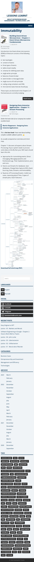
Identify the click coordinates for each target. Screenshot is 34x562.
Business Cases (6, 356)
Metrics (26, 510)
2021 (2, 423)
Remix (9, 529)
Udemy (26, 548)
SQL (26, 539)
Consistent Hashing (8, 480)
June (7, 404)
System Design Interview (22, 545)
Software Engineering (8, 539)
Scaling (13, 532)
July (7, 400)
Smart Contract (6, 535)
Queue (3, 529)
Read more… (28, 99)
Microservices (18, 513)
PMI (12, 523)
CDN (12, 474)
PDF (18, 519)
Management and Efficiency (10, 362)
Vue (19, 552)
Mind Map (28, 513)
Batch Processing (7, 464)
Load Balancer (13, 506)
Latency (4, 506)
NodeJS (22, 516)
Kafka (14, 503)
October (9, 391)
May (7, 407)
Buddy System (17, 467)
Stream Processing (7, 545)
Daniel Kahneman (7, 484)
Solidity (20, 539)
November (9, 388)
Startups (4, 542)
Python (19, 526)
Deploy (24, 484)
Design (4, 487)
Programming (20, 523)
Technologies (6, 46)
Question (26, 526)
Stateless (20, 542)
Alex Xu (21, 458)
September (10, 394)
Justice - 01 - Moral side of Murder (12, 347)
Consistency (21, 477)
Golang (11, 500)
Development (6, 490)
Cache (28, 471)
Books (9, 467)
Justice (9, 503)
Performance (25, 519)
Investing (27, 500)
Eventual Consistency (8, 497)
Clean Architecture (21, 474)
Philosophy (5, 523)
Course (18, 480)
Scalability (5, 532)
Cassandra (5, 474)
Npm (3, 519)
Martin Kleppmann (7, 510)
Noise (28, 516)
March (8, 375)
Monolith (5, 516)
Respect (16, 529)
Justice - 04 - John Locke (8, 337)
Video (14, 552)
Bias (16, 464)
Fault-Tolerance (22, 497)
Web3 (3, 555)
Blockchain (23, 464)
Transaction (17, 548)
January (8, 381)
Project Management (8, 526)
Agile (15, 458)
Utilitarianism (6, 552)
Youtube (9, 555)
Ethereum (22, 490)
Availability (24, 461)
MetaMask (18, 510)
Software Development (21, 535)
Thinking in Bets (6, 548)
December (9, 384)
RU (8, 48)
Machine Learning (25, 506)
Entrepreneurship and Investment (12, 359)
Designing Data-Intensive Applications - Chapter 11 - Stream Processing (20, 107)
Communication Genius (9, 477)
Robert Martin (25, 529)
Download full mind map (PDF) (11, 268)
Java (3, 503)
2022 (2, 384)
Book (3, 467)
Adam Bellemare (6, 458)
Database (17, 484)
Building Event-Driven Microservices (13, 471)
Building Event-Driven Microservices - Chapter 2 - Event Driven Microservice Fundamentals (20, 39)
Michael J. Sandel (7, 513)
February (9, 378)
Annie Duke (5, 461)
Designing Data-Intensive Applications (19, 487)
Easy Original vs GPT (7, 325)
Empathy (14, 490)
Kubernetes (22, 503)
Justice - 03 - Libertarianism (10, 340)
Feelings (4, 500)
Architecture (15, 461)
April (8, 410)
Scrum (20, 532)
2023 (2, 375)
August (8, 397)
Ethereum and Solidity (8, 493)
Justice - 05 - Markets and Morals (11, 328)
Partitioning (10, 519)
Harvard (18, 500)
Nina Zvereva (14, 516)
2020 (2, 445)
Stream (27, 542)
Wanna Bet (26, 552)
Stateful (12, 542)
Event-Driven (21, 493)
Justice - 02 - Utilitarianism (9, 343)
